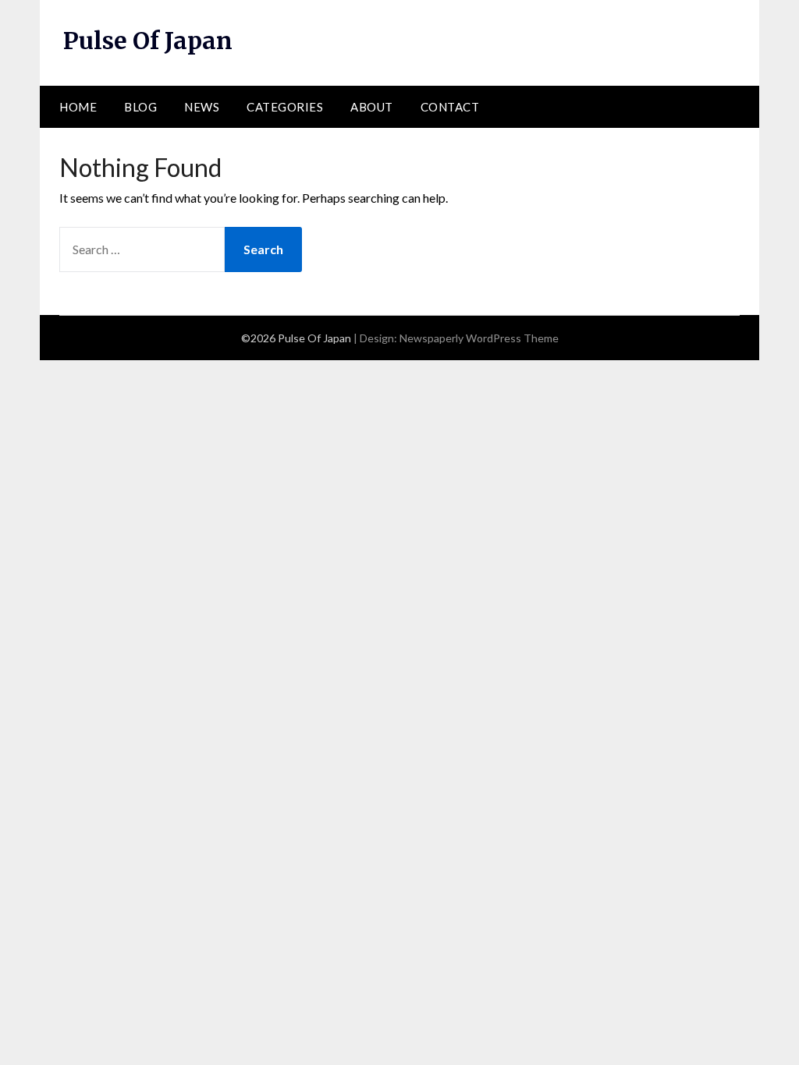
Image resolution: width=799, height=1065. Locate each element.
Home (78, 107)
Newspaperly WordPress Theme (479, 338)
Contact (450, 107)
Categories (285, 107)
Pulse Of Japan (148, 40)
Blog (140, 107)
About (371, 107)
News (201, 107)
